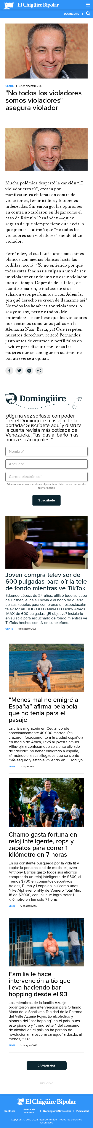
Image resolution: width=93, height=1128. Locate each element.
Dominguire (71, 13)
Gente (9, 86)
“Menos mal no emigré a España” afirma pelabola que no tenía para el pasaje (43, 710)
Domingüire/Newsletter (57, 1110)
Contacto (9, 1110)
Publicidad (82, 1110)
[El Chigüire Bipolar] (31, 5)
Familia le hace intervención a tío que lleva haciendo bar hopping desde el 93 (39, 984)
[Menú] (88, 4)
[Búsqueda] (88, 13)
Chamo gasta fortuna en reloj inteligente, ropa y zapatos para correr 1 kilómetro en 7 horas (43, 845)
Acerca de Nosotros (29, 1111)
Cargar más (47, 1065)
